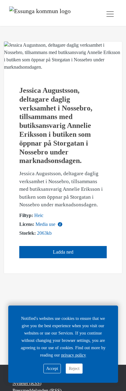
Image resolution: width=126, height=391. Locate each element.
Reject (74, 368)
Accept (52, 368)
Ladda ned (63, 252)
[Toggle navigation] (110, 14)
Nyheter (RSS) (27, 383)
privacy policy (73, 355)
